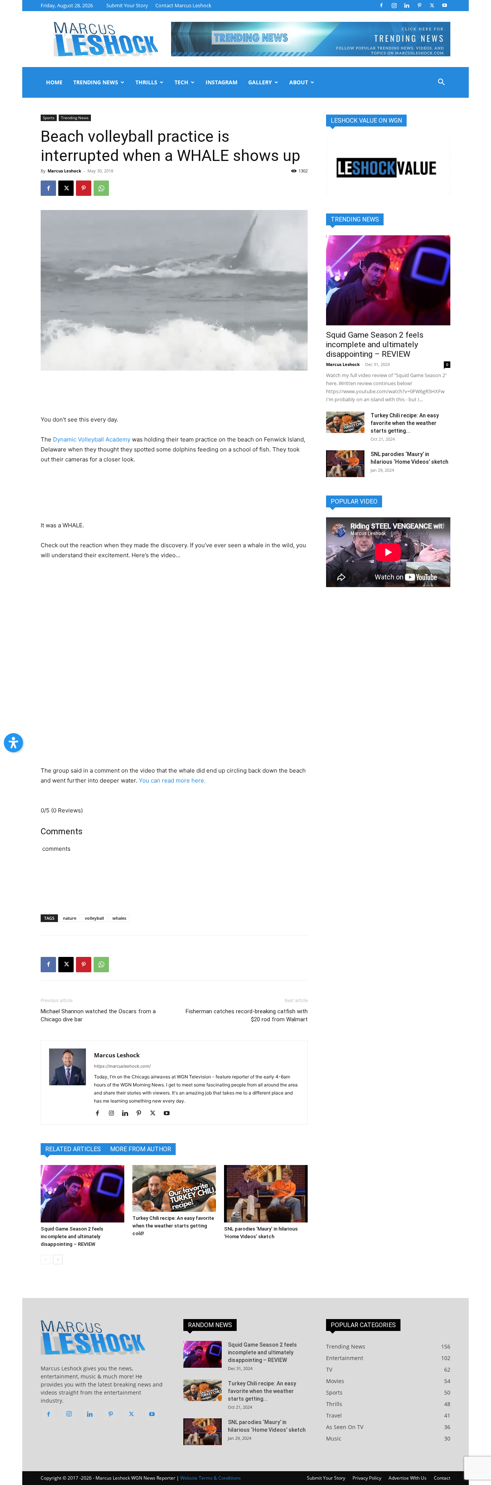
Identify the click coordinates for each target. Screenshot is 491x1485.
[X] (432, 5)
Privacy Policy (367, 1478)
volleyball (94, 918)
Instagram (221, 82)
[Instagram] (394, 5)
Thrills (146, 82)
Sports (48, 117)
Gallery (260, 82)
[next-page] (58, 1259)
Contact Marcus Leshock (183, 5)
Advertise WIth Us (408, 1478)
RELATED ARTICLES (73, 1149)
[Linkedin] (406, 5)
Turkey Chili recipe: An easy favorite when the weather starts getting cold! (173, 1225)
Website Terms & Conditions (210, 1478)
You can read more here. (172, 780)
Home (54, 82)
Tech (181, 82)
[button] (441, 83)
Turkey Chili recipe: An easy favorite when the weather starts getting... (405, 423)
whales (119, 918)
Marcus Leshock (64, 171)
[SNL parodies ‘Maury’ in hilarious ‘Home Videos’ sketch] (266, 1193)
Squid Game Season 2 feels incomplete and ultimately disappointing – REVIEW (72, 1236)
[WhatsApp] (101, 188)
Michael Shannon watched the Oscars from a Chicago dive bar (98, 1015)
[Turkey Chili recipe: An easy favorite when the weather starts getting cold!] (174, 1188)
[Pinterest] (419, 5)
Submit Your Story (127, 5)
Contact (442, 1478)
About (298, 82)
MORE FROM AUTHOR (140, 1149)
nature (69, 918)
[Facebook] (381, 5)
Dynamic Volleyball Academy (91, 439)
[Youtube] (444, 5)
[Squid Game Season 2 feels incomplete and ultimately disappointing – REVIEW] (82, 1193)
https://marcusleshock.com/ (122, 1066)
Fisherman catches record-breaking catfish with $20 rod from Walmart (247, 1015)
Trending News (95, 82)
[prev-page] (45, 1259)
